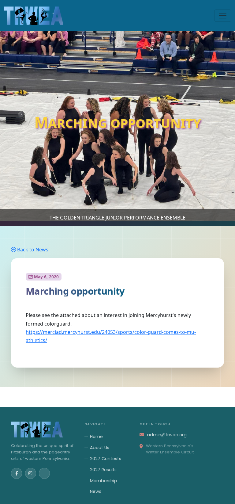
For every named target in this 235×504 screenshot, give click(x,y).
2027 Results (103, 470)
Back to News (32, 249)
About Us (99, 448)
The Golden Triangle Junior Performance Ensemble (117, 217)
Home (96, 436)
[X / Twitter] (44, 473)
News (95, 491)
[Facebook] (16, 473)
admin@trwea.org (167, 435)
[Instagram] (30, 473)
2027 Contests (105, 459)
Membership (103, 481)
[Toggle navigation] (222, 16)
